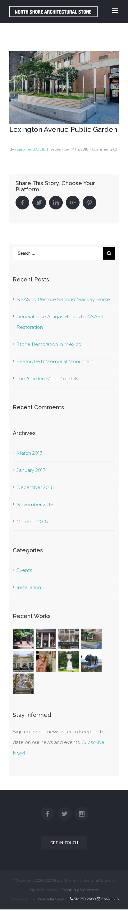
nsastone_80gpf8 (30, 149)
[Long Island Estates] (23, 639)
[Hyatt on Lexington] (69, 639)
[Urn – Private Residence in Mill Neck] (69, 661)
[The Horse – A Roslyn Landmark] (23, 684)
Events (24, 570)
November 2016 (34, 504)
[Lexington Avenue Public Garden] (91, 639)
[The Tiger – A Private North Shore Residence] (91, 661)
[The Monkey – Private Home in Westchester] (46, 661)
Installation (28, 587)
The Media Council (52, 899)
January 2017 (30, 470)
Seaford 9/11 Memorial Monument (55, 361)
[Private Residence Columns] (46, 639)
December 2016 (34, 487)
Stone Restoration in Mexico (48, 344)
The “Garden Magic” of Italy (47, 378)
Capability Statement (80, 889)
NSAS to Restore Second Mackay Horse (63, 299)
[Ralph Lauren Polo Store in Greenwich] (23, 661)
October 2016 (32, 522)
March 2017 (29, 453)
